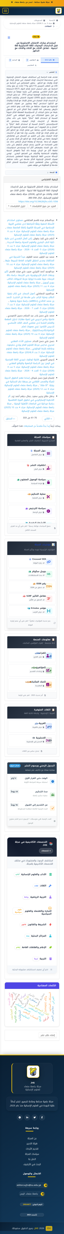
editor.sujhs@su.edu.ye (29, 1185)
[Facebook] (42, 1117)
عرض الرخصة (37, 512)
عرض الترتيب (37, 612)
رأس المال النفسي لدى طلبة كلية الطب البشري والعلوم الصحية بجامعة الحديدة (29, 240)
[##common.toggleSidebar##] (9, 37)
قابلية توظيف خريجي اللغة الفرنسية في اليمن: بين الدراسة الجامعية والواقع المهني (29, 361)
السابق (10, 419)
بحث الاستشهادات (35, 575)
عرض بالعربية (37, 727)
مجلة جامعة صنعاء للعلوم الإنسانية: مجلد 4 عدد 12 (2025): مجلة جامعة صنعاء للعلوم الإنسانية (29, 389)
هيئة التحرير (32, 1143)
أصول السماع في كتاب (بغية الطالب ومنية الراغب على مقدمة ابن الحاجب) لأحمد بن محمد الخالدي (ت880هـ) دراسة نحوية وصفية (30, 297)
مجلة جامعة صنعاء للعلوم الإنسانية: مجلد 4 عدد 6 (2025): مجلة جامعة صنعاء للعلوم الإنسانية (30, 233)
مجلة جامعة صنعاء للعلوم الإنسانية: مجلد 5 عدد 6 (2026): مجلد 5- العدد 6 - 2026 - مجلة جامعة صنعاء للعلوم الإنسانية (29, 249)
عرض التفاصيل (36, 454)
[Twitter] (35, 1117)
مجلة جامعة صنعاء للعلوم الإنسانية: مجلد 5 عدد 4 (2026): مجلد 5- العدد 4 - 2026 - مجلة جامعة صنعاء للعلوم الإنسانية (29, 370)
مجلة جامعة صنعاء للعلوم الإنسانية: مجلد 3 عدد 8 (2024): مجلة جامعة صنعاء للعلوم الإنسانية (30, 352)
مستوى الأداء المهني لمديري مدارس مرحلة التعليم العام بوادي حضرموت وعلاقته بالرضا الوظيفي (30, 345)
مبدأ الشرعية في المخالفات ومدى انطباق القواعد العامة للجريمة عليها (29, 259)
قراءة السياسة (36, 483)
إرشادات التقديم (36, 671)
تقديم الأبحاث (32, 1149)
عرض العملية (37, 498)
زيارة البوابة (37, 563)
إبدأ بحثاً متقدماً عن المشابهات (36, 426)
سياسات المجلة (32, 1154)
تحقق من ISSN (36, 587)
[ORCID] (20, 1117)
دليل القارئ (38, 656)
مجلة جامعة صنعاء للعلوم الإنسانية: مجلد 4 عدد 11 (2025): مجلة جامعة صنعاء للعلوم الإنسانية (30, 286)
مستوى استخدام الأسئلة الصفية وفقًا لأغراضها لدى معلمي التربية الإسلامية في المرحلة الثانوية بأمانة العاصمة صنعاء (30, 224)
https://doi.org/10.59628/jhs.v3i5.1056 (38, 201)
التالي (48, 419)
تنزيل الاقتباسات (17, 206)
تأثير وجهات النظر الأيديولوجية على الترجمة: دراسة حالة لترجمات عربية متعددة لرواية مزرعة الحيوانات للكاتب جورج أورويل (29, 277)
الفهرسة (38, 685)
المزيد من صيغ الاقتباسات (43, 206)
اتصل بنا (32, 1159)
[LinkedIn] (27, 1117)
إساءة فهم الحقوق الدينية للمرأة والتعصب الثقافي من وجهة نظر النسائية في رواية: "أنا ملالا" (29, 381)
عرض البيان (38, 469)
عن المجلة (32, 1138)
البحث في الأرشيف (32, 1164)
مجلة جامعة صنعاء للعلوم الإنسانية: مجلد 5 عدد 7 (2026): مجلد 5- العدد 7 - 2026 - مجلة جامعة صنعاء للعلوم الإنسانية (29, 308)
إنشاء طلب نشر (48, 1035)
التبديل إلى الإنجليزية (34, 741)
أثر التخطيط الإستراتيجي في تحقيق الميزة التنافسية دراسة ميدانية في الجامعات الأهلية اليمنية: (31, 400)
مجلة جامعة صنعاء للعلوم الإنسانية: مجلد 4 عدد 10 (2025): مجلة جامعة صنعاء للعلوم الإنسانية (30, 266)
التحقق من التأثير (35, 599)
